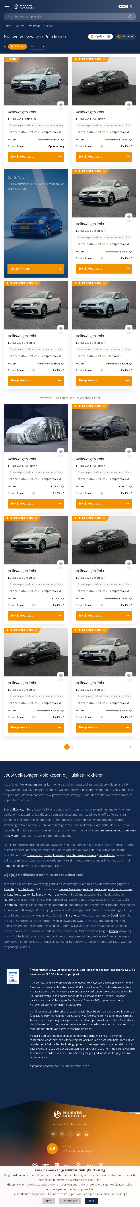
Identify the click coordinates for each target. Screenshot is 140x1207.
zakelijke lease (33, 894)
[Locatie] (62, 1135)
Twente (9, 889)
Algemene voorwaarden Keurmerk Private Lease (59, 1066)
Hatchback (37, 46)
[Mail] (53, 1135)
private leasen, (76, 855)
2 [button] (72, 747)
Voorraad (35, 26)
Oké (91, 1201)
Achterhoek (26, 889)
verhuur (53, 894)
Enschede (72, 915)
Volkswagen (28, 784)
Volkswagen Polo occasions (113, 889)
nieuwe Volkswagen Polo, (76, 889)
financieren (34, 855)
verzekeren (107, 855)
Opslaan (100, 36)
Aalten (113, 931)
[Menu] (7, 6)
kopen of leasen (15, 866)
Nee (48, 1201)
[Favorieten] (132, 6)
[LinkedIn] (86, 1135)
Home (8, 26)
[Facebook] (70, 1135)
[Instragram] (78, 1135)
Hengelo (9, 900)
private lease (13, 894)
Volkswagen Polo (21, 809)
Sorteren (128, 36)
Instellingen (70, 1201)
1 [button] (66, 747)
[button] (129, 747)
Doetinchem (119, 915)
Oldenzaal (11, 905)
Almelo (62, 905)
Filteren (19, 46)
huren (91, 855)
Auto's (20, 26)
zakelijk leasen (54, 855)
